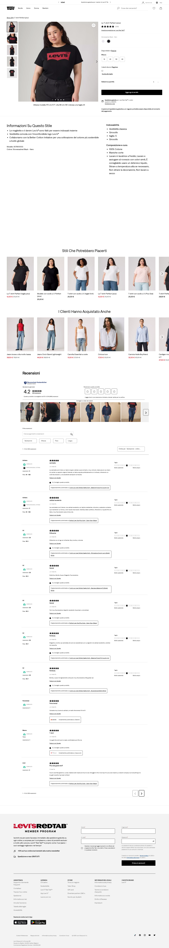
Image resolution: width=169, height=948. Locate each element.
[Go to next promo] (110, 2)
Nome (83, 827)
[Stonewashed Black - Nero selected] (108, 41)
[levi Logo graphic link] (11, 8)
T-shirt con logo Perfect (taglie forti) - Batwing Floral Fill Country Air (89, 487)
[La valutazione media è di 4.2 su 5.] (108, 26)
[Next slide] (162, 273)
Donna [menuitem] (36, 8)
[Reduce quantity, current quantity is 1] (149, 82)
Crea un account (138, 863)
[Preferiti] (154, 8)
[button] (107, 74)
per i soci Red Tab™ (113, 30)
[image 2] (55, 99)
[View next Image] (96, 61)
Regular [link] (113, 51)
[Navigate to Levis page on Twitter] (154, 936)
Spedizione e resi (110, 104)
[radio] (104, 59)
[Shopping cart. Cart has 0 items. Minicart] (161, 8)
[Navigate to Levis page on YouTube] (150, 936)
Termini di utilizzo (144, 855)
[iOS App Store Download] (20, 922)
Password (125, 837)
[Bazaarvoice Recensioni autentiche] (35, 383)
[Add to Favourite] (93, 25)
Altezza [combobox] (43, 441)
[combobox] (133, 449)
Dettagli (62, 2)
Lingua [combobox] (70, 441)
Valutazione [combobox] (28, 441)
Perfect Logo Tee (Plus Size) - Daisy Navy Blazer (83, 520)
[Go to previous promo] (59, 2)
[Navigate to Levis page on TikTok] (135, 936)
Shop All (10, 18)
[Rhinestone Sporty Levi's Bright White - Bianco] (103, 41)
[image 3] (58, 99)
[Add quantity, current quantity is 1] (158, 82)
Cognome (125, 827)
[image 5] (63, 99)
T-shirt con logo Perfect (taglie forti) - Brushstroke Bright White (87, 691)
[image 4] (60, 99)
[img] (153, 841)
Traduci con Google (55, 478)
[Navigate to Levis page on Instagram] (145, 936)
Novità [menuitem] (20, 8)
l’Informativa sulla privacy (133, 857)
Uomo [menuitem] (28, 8)
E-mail (83, 837)
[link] (34, 935)
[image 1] (52, 99)
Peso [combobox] (56, 441)
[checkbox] (83, 848)
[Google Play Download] (38, 922)
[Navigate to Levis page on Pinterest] (140, 936)
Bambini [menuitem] (45, 8)
